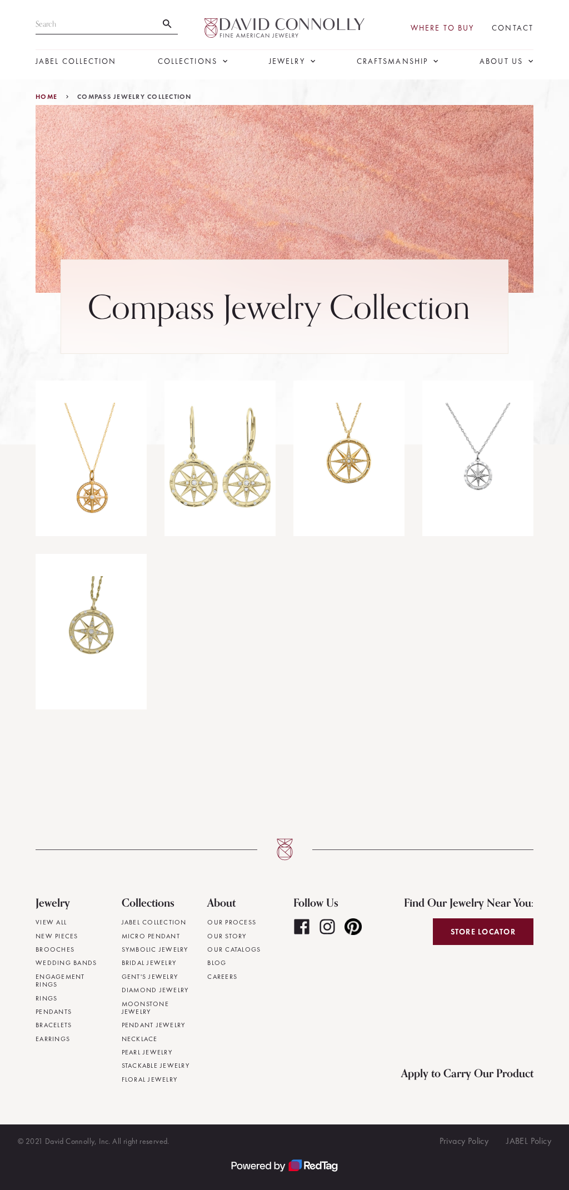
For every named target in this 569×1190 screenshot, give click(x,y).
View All (51, 922)
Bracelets (54, 1025)
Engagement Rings (60, 981)
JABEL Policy (528, 1141)
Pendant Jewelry (154, 1025)
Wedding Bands (66, 963)
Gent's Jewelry (150, 977)
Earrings (53, 1039)
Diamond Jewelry (155, 990)
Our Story (226, 936)
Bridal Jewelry (149, 963)
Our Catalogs (234, 949)
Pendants (54, 1012)
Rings (46, 998)
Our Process (231, 922)
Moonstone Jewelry (145, 1008)
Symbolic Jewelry (155, 949)
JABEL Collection (76, 61)
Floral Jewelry (150, 1079)
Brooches (55, 949)
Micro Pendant (151, 936)
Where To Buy (442, 28)
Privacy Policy (464, 1141)
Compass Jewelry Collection (134, 97)
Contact (512, 28)
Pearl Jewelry (147, 1052)
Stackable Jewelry (155, 1065)
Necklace (140, 1039)
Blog (216, 963)
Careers (222, 977)
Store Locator (483, 932)
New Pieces (57, 936)
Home (46, 97)
